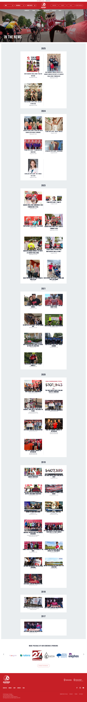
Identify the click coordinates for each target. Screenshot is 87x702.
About (60, 10)
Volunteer (46, 10)
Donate (62, 5)
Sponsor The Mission (43, 665)
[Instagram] (80, 688)
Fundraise (27, 10)
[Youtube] (83, 688)
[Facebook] (77, 688)
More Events (29, 5)
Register (54, 5)
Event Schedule (79, 5)
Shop (71, 5)
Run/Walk (18, 5)
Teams (33, 10)
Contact (19, 688)
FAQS (24, 688)
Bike (6, 5)
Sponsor (54, 10)
